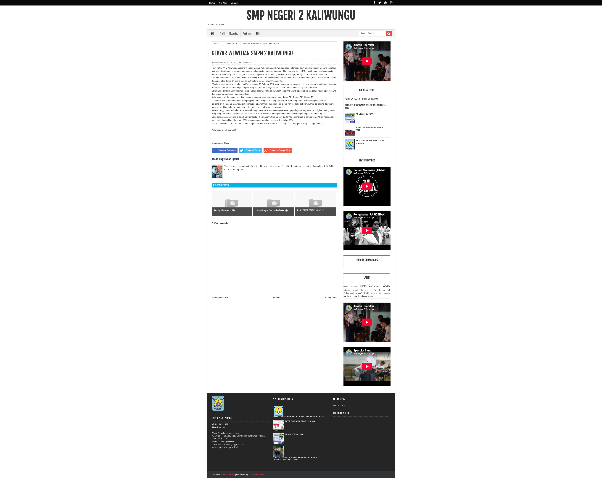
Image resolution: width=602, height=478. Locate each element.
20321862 (223, 424)
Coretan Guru (247, 62)
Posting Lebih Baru (220, 297)
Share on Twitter (253, 150)
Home (212, 3)
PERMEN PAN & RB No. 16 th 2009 (361, 99)
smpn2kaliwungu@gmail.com (231, 444)
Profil (222, 33)
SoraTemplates (228, 474)
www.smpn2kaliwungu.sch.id (225, 447)
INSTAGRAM (339, 406)
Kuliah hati (384, 290)
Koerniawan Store (256, 474)
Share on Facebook (227, 150)
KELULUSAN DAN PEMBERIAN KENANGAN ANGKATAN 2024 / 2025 (296, 458)
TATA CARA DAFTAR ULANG (300, 421)
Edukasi (346, 290)
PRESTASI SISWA (352, 293)
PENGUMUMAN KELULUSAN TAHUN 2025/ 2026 (298, 417)
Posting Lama (331, 297)
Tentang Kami (376, 293)
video (370, 297)
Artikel (354, 286)
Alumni (346, 286)
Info (373, 289)
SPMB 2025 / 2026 (364, 114)
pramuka (387, 293)
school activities (355, 296)
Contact (234, 3)
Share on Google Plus (280, 150)
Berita (363, 286)
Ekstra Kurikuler (360, 290)
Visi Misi (223, 3)
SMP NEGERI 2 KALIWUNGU (301, 15)
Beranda (276, 297)
